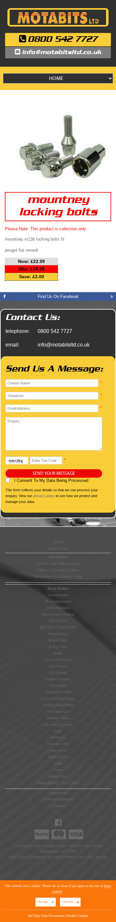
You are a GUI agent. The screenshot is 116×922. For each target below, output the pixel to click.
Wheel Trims (58, 776)
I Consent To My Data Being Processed (50, 480)
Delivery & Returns (58, 799)
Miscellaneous (58, 711)
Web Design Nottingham (27, 857)
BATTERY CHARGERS (58, 627)
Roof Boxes (58, 750)
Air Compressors (58, 601)
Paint (58, 731)
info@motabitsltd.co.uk (62, 52)
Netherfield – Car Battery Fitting (58, 576)
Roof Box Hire (58, 744)
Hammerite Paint (58, 692)
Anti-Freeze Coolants (58, 614)
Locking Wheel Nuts (58, 705)
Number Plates (58, 718)
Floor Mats (58, 686)
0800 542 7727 (62, 39)
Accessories (58, 595)
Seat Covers (58, 757)
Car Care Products (58, 660)
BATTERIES (58, 621)
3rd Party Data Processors (46, 915)
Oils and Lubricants (58, 724)
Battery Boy (58, 549)
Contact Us (58, 806)
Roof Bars (58, 737)
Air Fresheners (58, 608)
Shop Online (58, 588)
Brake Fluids (58, 640)
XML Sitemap (97, 857)
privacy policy (44, 496)
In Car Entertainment (58, 698)
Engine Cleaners (58, 679)
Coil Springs (58, 673)
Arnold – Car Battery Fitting (58, 563)
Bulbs (58, 653)
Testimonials (58, 793)
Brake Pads (58, 647)
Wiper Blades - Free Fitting (58, 783)
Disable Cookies (77, 915)
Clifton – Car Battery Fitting (58, 570)
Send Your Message (54, 473)
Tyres (58, 770)
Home (58, 542)
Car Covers (58, 666)
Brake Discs (58, 634)
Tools (58, 763)
